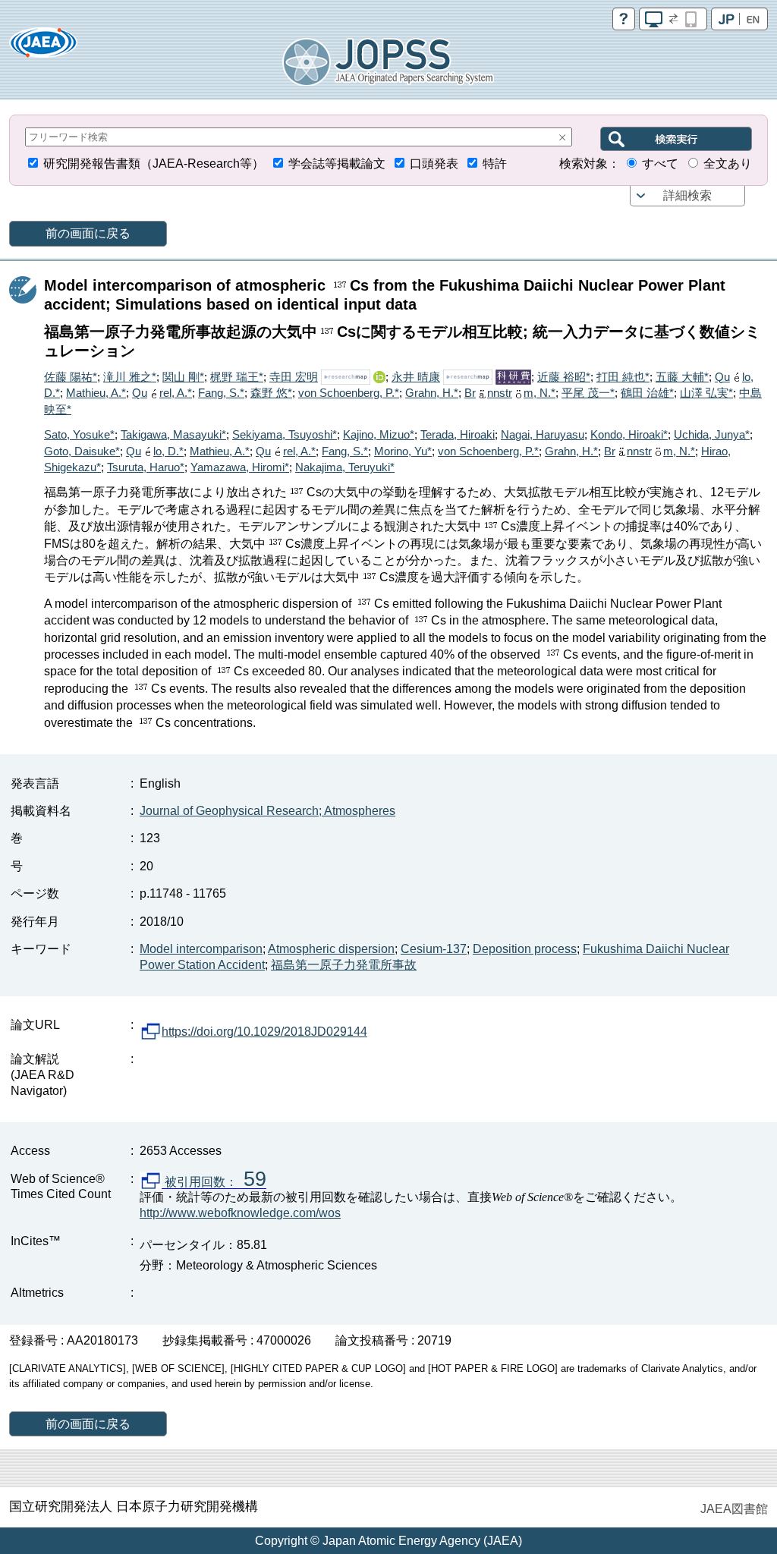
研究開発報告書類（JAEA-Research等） (153, 163)
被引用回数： (214, 1182)
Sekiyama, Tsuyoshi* (284, 434)
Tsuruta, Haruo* (145, 467)
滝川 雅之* (129, 376)
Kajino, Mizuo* (378, 434)
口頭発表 (434, 163)
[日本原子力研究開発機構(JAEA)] (43, 47)
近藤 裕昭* (563, 376)
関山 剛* (183, 376)
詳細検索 (687, 195)
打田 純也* (623, 376)
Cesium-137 (434, 948)
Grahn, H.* (431, 392)
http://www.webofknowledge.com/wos (240, 1212)
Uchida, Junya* (712, 434)
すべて (660, 163)
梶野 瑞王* (236, 376)
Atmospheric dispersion (331, 948)
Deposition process (525, 948)
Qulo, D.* (155, 451)
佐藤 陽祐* (70, 376)
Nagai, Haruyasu (542, 434)
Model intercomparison (201, 948)
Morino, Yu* (403, 451)
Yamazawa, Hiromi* (239, 467)
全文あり (727, 163)
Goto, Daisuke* (82, 451)
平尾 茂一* (588, 392)
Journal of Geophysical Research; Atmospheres (267, 810)
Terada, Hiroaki (457, 434)
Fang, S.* (221, 392)
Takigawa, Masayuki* (173, 434)
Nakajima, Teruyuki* (345, 467)
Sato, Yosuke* (79, 434)
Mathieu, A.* (96, 392)
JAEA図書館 (734, 1508)
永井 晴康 (416, 376)
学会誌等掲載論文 (336, 163)
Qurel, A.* (162, 392)
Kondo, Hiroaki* (629, 434)
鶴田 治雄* (647, 392)
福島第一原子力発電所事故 (344, 964)
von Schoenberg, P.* (348, 392)
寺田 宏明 (293, 376)
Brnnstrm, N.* (509, 392)
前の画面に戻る (88, 233)
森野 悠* (271, 392)
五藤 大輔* (682, 376)
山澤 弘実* (706, 392)
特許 (495, 163)
